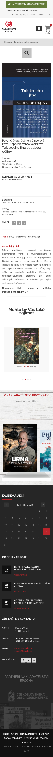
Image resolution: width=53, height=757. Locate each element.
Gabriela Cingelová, (33, 140)
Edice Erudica (28, 202)
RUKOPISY (44, 734)
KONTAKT (26, 742)
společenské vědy (27, 212)
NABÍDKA (39, 28)
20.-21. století (7, 214)
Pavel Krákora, (11, 140)
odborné (14, 212)
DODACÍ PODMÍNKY (13, 738)
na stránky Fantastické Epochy (28, 4)
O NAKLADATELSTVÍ (28, 734)
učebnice (41, 212)
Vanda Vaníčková (32, 144)
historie (5, 212)
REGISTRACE (32, 15)
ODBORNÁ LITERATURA (10, 202)
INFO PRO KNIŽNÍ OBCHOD (35, 738)
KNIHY (6, 734)
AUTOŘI (14, 734)
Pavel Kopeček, (12, 144)
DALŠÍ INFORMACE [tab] (17, 237)
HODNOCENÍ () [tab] (33, 237)
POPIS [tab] (5, 237)
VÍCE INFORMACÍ (21, 575)
